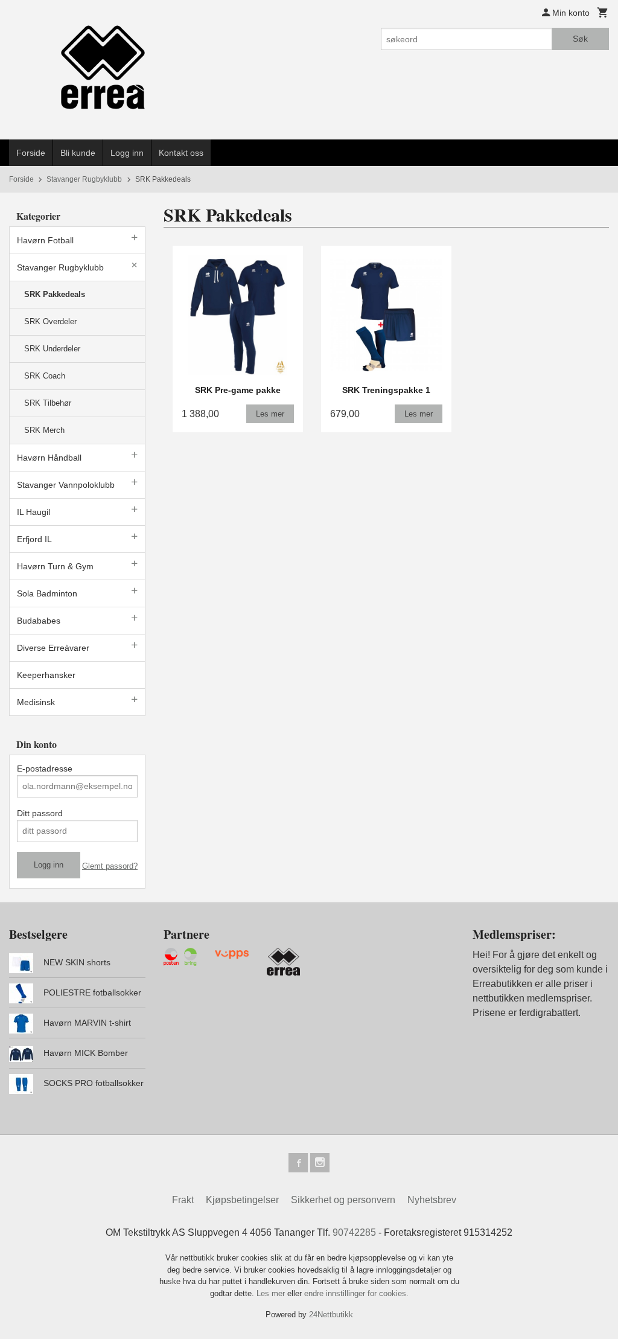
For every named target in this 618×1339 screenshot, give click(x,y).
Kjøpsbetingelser (242, 1200)
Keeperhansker (46, 675)
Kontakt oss (181, 153)
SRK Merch (44, 430)
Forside (30, 153)
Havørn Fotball (45, 240)
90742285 (354, 1232)
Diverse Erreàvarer (53, 648)
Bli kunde (77, 153)
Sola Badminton (47, 593)
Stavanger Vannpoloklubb (66, 485)
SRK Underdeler (52, 348)
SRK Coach (44, 375)
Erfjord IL (34, 539)
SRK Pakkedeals (54, 294)
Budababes (38, 620)
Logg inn (127, 153)
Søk (580, 38)
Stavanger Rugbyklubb (60, 267)
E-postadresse (44, 768)
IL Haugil (33, 512)
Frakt (183, 1200)
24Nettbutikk (331, 1314)
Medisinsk (36, 702)
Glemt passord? (110, 866)
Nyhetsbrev (431, 1200)
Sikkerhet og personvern (343, 1200)
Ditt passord (40, 813)
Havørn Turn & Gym (55, 566)
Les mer (271, 1293)
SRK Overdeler (50, 321)
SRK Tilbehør (47, 402)
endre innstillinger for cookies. (356, 1293)
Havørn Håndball (49, 457)
